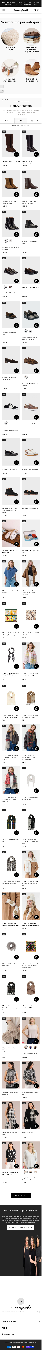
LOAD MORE (20, 1195)
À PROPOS (8, 1334)
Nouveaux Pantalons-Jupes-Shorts (31, 50)
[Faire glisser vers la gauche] (2, 86)
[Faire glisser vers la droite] (2, 91)
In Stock (7, 121)
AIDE (4, 1328)
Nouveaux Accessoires (10, 80)
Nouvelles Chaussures (31, 80)
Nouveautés (24, 102)
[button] (4, 10)
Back (6, 100)
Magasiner (9, 1321)
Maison (15, 102)
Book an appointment (20, 1228)
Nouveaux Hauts (10, 49)
